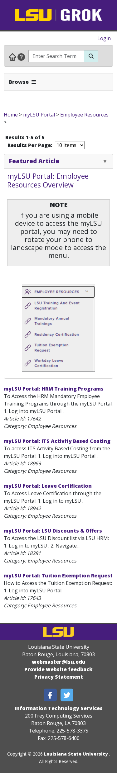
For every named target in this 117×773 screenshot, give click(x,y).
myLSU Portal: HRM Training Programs (54, 388)
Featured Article (34, 161)
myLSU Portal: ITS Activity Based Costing (57, 441)
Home (11, 114)
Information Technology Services (59, 708)
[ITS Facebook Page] (50, 695)
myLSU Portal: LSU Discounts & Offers (53, 530)
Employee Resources (84, 114)
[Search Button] (91, 56)
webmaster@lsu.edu (58, 661)
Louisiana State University (76, 754)
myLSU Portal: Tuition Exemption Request (58, 575)
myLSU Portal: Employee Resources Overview (48, 180)
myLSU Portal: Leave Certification (48, 485)
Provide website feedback (58, 669)
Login (104, 38)
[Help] (21, 56)
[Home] (12, 56)
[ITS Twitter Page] (67, 695)
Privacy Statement (58, 676)
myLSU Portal (39, 114)
